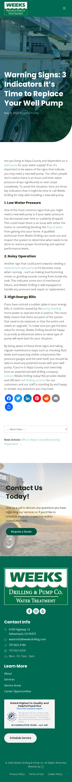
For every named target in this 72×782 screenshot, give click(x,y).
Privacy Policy (17, 773)
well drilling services (33, 380)
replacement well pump (19, 268)
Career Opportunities (17, 691)
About (8, 673)
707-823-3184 (17, 645)
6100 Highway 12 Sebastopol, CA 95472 (22, 632)
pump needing (52, 308)
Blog (22, 113)
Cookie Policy (55, 773)
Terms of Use (36, 773)
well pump (10, 165)
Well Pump (32, 113)
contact (9, 376)
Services (9, 679)
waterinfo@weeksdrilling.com (27, 639)
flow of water (55, 227)
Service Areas (12, 685)
